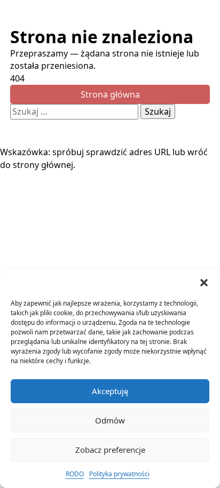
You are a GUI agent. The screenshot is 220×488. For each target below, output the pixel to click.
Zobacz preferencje (110, 449)
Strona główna (110, 94)
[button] (204, 282)
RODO (75, 473)
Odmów (110, 420)
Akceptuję (110, 391)
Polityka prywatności (119, 473)
